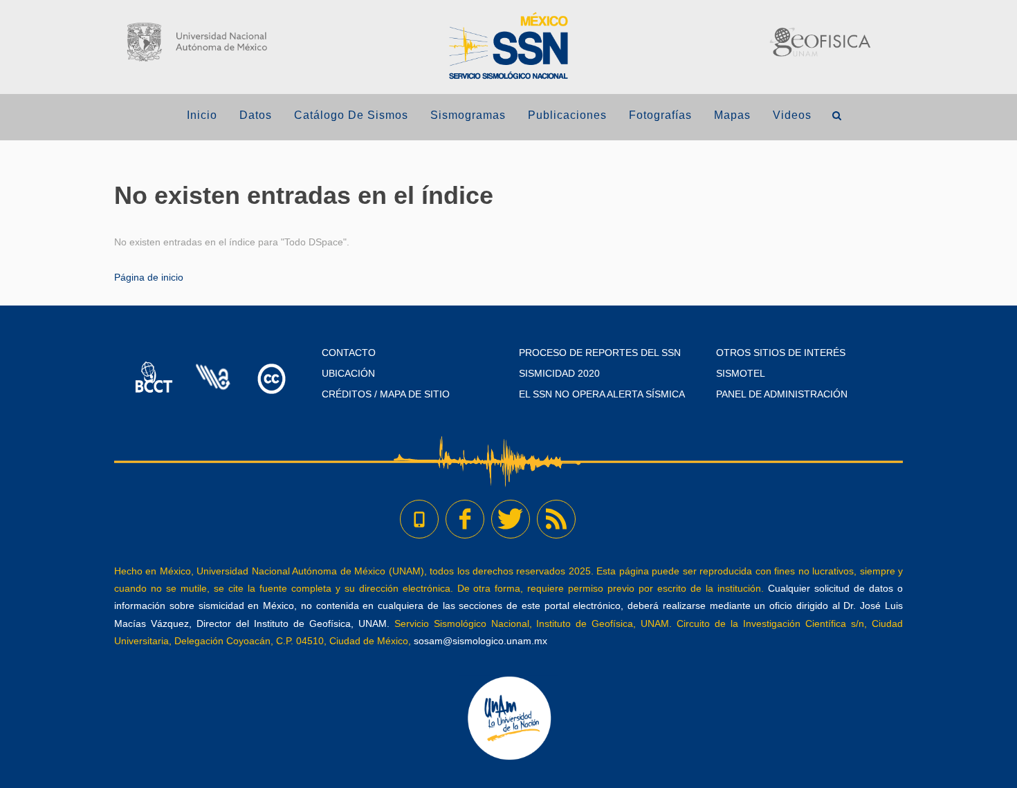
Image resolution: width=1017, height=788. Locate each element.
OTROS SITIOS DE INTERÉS (780, 352)
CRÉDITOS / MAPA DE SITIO (386, 394)
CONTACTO (349, 352)
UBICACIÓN (348, 373)
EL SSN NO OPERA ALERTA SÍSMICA (602, 394)
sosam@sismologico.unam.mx (480, 640)
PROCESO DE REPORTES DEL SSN (600, 352)
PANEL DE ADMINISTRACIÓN (782, 394)
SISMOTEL (740, 373)
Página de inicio (148, 277)
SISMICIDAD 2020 (559, 373)
